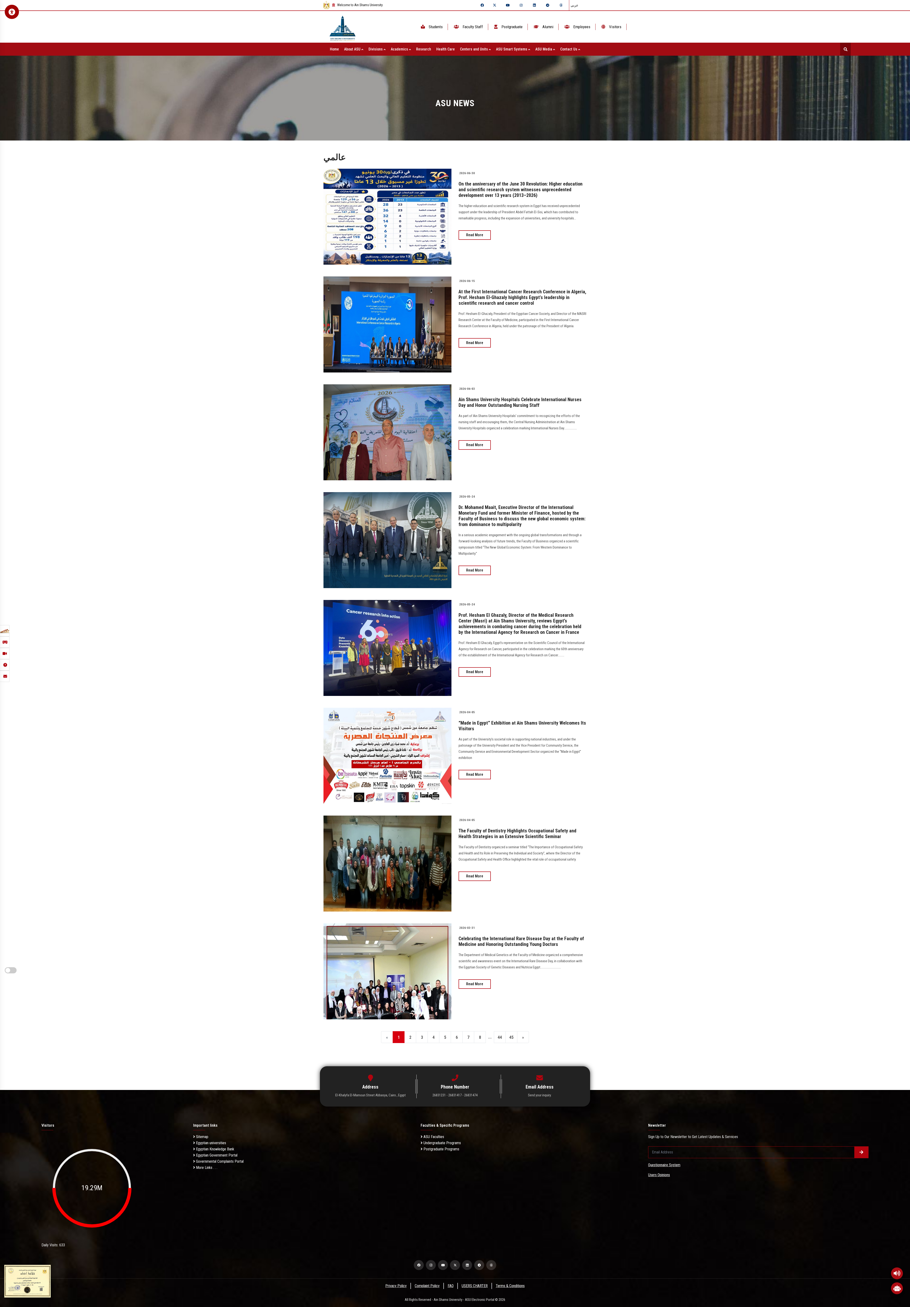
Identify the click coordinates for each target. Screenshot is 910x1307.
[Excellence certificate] (27, 1281)
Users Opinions (659, 1175)
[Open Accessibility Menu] (12, 12)
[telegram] (547, 5)
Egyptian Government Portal (216, 1155)
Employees (581, 26)
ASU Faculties (433, 1137)
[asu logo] (342, 27)
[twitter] (494, 5)
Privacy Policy (396, 1286)
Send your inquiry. (539, 1095)
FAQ (451, 1286)
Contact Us (569, 49)
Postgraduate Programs (441, 1149)
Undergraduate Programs (442, 1143)
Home (334, 49)
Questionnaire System (664, 1165)
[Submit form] (861, 1152)
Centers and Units (474, 49)
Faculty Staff (472, 26)
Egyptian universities (210, 1143)
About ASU (352, 49)
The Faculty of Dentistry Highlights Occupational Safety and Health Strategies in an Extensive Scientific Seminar (517, 833)
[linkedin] (534, 5)
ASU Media (544, 49)
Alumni (547, 26)
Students (435, 26)
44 (500, 1037)
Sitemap (201, 1137)
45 (511, 1037)
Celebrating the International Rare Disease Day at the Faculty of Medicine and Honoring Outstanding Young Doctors (521, 941)
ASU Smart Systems (512, 49)
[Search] (845, 49)
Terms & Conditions (510, 1286)
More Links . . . (206, 1167)
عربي (574, 5)
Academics (400, 49)
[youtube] (508, 5)
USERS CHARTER (475, 1286)
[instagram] (521, 5)
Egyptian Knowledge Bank (214, 1149)
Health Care (445, 49)
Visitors (614, 26)
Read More (474, 235)
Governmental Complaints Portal (219, 1161)
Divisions (376, 49)
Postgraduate (511, 26)
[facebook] (482, 5)
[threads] (561, 5)
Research (423, 49)
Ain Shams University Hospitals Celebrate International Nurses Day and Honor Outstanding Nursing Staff (520, 402)
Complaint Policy (427, 1286)
